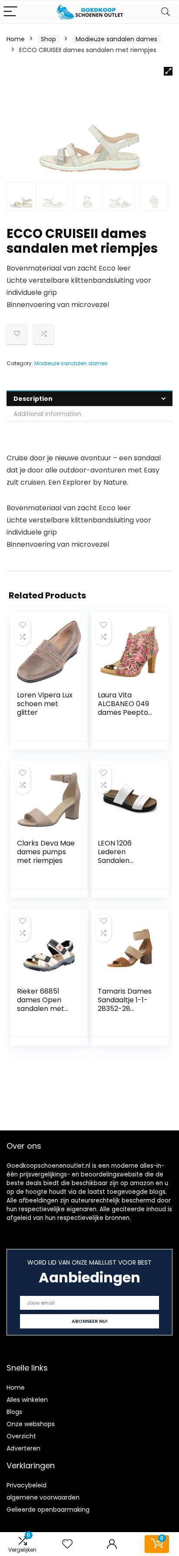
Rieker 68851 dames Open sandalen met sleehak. (40, 1004)
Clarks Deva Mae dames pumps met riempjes (46, 852)
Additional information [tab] (47, 414)
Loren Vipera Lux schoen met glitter (45, 703)
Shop (48, 39)
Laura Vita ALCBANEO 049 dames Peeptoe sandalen (125, 708)
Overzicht (21, 1436)
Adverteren (23, 1448)
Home (16, 39)
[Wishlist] (67, 1544)
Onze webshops (31, 1424)
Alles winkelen (27, 1399)
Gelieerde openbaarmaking (48, 1509)
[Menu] (10, 11)
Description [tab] (33, 398)
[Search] (165, 11)
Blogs (14, 1411)
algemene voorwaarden (43, 1497)
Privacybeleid (26, 1485)
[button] (168, 71)
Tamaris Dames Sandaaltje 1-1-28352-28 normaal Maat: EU (125, 1008)
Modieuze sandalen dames (116, 39)
